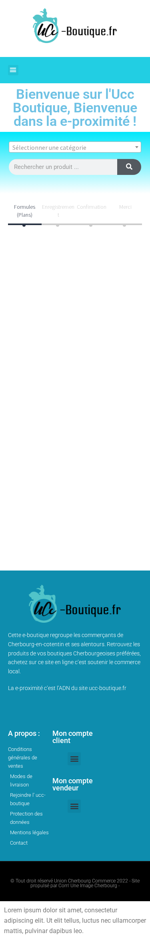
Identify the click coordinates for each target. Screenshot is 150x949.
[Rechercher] (129, 167)
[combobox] (75, 147)
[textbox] (75, 147)
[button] (13, 70)
